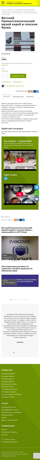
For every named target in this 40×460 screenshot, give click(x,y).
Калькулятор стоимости (9, 432)
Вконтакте (30, 96)
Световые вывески (7, 379)
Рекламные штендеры (8, 392)
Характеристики (18, 96)
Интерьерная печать (8, 407)
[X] (34, 91)
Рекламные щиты (7, 387)
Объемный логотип (8, 397)
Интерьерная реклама (9, 384)
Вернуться (7, 217)
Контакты (4, 435)
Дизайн (4, 417)
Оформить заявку (18, 76)
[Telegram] (32, 91)
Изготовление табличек (9, 389)
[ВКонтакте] (37, 91)
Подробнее (4, 65)
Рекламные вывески (8, 374)
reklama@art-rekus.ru (10, 442)
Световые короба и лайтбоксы (11, 394)
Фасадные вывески (7, 381)
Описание (6, 96)
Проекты (4, 429)
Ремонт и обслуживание (9, 420)
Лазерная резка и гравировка (11, 412)
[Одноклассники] (29, 91)
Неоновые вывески (7, 376)
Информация (7, 425)
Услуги (4, 403)
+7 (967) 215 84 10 (9, 439)
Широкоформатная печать (10, 410)
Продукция (6, 370)
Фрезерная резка (7, 415)
